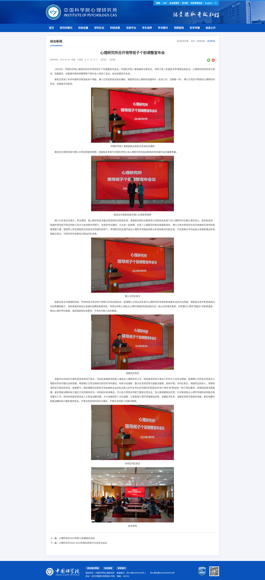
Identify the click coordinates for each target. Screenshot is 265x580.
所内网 (185, 3)
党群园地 (179, 28)
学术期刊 (163, 28)
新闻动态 (201, 41)
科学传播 (195, 28)
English (208, 3)
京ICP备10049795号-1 (136, 573)
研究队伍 (99, 28)
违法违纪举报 (93, 568)
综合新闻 (211, 41)
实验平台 (131, 28)
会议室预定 (174, 3)
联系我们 (121, 568)
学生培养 (147, 28)
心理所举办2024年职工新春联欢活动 (77, 538)
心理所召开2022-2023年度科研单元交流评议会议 (83, 543)
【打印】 (103, 60)
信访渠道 (108, 568)
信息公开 (211, 28)
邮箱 (158, 3)
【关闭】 (112, 60)
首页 (51, 28)
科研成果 (115, 28)
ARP (165, 3)
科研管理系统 (196, 3)
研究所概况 (66, 28)
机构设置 (83, 28)
